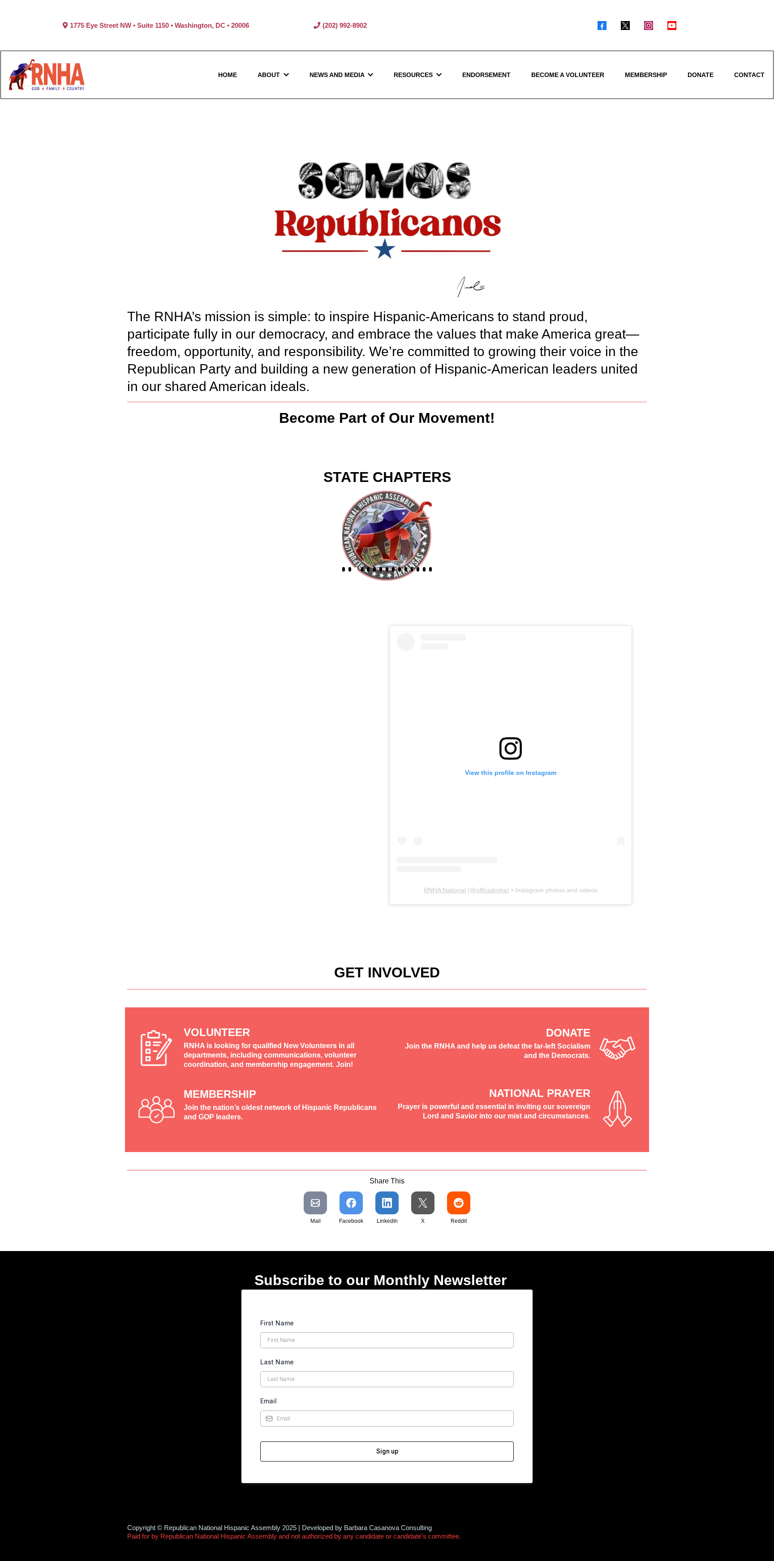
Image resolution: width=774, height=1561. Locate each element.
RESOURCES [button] (414, 74)
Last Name (277, 1362)
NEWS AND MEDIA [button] (338, 74)
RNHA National (445, 890)
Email (268, 1401)
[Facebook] (602, 25)
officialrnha (491, 890)
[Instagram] (648, 25)
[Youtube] (672, 25)
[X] (625, 25)
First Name (277, 1323)
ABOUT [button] (270, 74)
